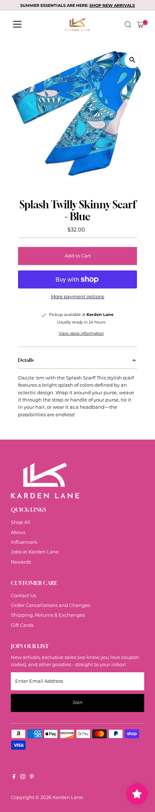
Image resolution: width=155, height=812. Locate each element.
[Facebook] (14, 777)
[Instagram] (22, 777)
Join (77, 702)
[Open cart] (140, 24)
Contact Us (23, 595)
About (18, 532)
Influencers (24, 542)
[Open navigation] (17, 25)
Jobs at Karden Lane (35, 552)
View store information (81, 334)
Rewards (21, 562)
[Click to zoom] (132, 60)
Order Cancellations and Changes (50, 605)
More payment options (77, 296)
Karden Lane (68, 797)
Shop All (20, 522)
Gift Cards (22, 625)
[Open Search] (128, 24)
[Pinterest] (32, 777)
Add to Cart (78, 256)
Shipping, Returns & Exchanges (48, 615)
